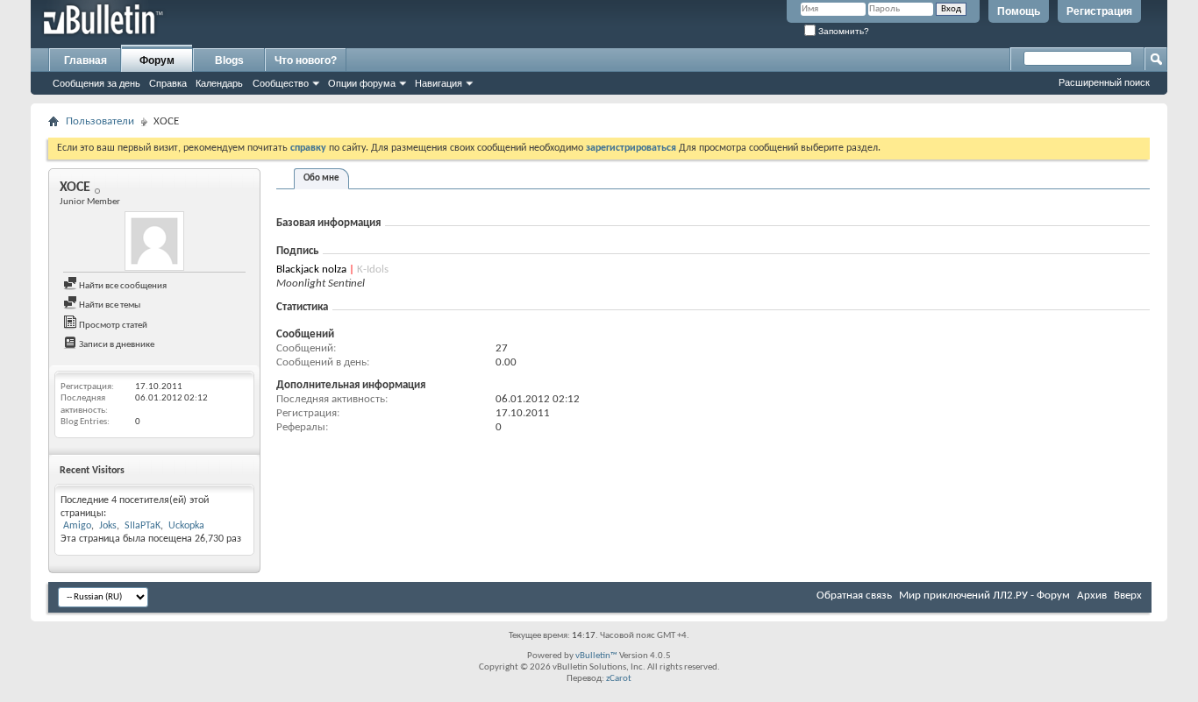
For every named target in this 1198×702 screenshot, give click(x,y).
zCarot (618, 679)
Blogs (229, 60)
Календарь (219, 83)
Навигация (438, 83)
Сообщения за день (96, 83)
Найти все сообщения (122, 286)
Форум (157, 60)
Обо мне (321, 178)
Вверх (1128, 595)
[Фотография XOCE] (154, 241)
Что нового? (306, 60)
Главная (85, 60)
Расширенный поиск (1104, 82)
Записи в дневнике (115, 345)
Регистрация (1099, 11)
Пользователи (100, 121)
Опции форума (362, 83)
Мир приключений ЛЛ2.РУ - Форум (984, 595)
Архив (1092, 595)
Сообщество (281, 83)
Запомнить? (842, 31)
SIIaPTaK (142, 526)
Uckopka (186, 526)
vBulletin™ (596, 656)
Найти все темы (108, 305)
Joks (108, 526)
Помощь (1018, 11)
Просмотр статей (112, 325)
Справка (168, 83)
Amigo (77, 526)
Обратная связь (854, 595)
